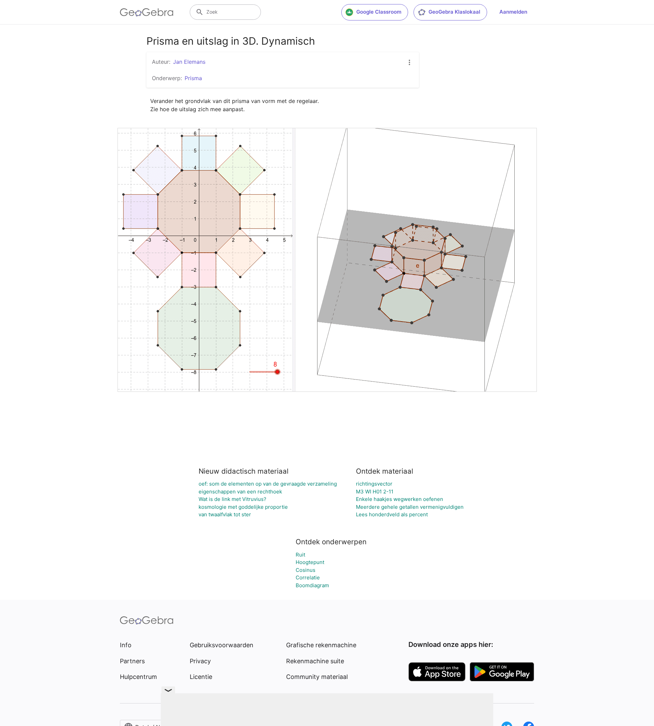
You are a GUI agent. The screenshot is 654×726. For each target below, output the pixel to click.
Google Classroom (378, 12)
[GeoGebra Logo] (146, 12)
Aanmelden (513, 12)
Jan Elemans (189, 61)
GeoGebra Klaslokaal (454, 12)
